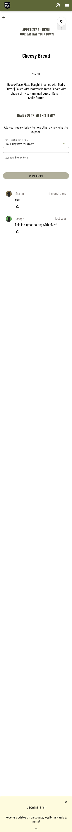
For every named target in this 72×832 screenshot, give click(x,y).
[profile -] (58, 5)
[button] (4, 17)
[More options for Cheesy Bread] (61, 21)
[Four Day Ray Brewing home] (19, 5)
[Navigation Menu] (67, 5)
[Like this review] (19, 206)
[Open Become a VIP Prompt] (36, 829)
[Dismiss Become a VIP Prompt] (65, 802)
